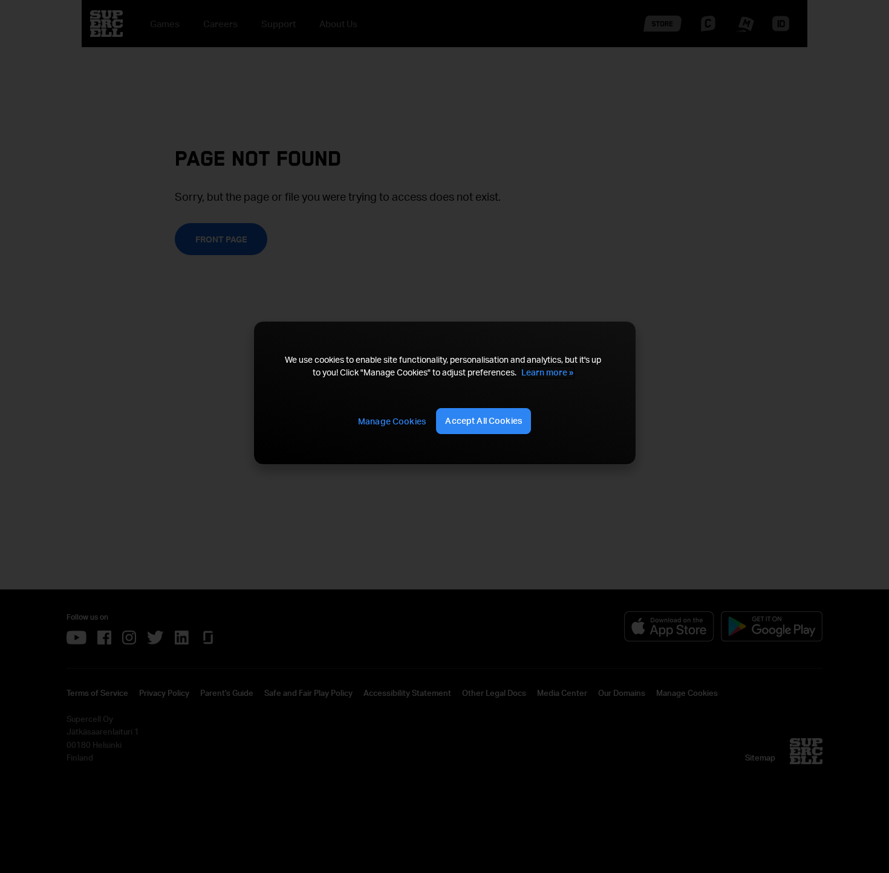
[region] (444, 393)
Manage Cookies (392, 421)
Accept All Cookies (483, 420)
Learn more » (547, 372)
